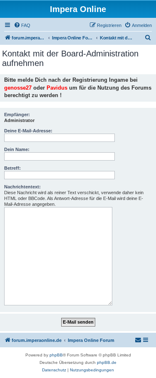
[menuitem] (22, 25)
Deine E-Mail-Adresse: (28, 130)
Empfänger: (17, 114)
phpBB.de (106, 362)
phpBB (56, 355)
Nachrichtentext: (22, 186)
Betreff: (12, 168)
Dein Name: (17, 149)
